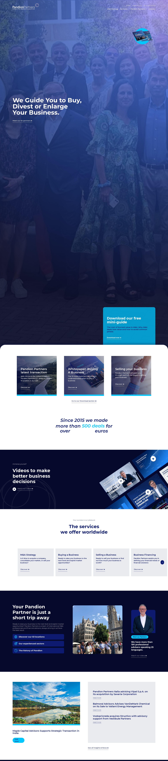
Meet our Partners (140, 637)
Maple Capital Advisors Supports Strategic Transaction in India (46, 731)
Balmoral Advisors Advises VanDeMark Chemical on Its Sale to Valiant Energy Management (121, 705)
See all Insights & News (97, 748)
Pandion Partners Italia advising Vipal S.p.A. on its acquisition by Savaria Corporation (120, 693)
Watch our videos (24, 489)
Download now (113, 338)
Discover (24, 387)
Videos (128, 5)
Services (123, 9)
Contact (152, 9)
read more (17, 740)
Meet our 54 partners (21, 121)
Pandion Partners (138, 9)
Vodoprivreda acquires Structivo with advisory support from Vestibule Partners (120, 717)
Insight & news (137, 5)
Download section (149, 5)
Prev (162, 562)
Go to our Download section (83, 401)
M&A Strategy (112, 9)
